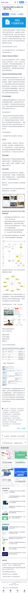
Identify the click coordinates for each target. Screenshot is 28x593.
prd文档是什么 (6, 410)
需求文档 (5, 420)
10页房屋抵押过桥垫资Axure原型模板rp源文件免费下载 (17, 496)
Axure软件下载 (24, 479)
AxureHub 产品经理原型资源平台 (15, 582)
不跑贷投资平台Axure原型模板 (9, 574)
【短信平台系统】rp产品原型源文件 (11, 576)
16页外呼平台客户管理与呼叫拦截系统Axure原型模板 (17, 548)
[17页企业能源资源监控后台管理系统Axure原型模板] (5, 503)
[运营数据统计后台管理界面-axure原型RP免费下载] (5, 508)
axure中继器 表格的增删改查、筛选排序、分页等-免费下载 (17, 517)
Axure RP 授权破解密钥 (18, 479)
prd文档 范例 (13, 408)
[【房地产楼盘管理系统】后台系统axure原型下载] (5, 528)
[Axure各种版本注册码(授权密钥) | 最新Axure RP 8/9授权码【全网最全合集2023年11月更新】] (20, 472)
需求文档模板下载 (17, 424)
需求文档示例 (6, 425)
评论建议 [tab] (21, 14)
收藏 (24, 428)
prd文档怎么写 (20, 408)
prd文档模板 (5, 412)
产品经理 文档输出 (16, 414)
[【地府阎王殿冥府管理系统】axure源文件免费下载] (5, 513)
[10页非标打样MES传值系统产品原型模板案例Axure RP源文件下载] (5, 539)
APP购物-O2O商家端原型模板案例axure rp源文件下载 (17, 543)
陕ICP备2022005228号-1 (14, 584)
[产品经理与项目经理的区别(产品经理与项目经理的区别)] (5, 554)
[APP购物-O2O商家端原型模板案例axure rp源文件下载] (5, 544)
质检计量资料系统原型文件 (9, 571)
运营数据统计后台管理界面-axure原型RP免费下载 (17, 507)
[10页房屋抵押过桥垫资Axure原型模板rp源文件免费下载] (5, 497)
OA (12, 11)
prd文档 (6, 408)
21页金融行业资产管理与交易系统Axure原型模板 (17, 491)
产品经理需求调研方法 (20, 462)
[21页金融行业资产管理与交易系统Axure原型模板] (5, 492)
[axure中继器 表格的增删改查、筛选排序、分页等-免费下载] (5, 518)
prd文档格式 (13, 410)
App (11, 11)
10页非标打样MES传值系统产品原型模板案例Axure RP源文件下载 (17, 537)
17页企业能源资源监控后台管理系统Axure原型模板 (17, 502)
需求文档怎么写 (19, 420)
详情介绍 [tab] (6, 14)
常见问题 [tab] (13, 14)
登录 (22, 2)
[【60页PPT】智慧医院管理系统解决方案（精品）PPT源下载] (7, 472)
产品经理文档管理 (16, 418)
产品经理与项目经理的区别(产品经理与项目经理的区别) (17, 553)
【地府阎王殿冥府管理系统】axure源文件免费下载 (17, 512)
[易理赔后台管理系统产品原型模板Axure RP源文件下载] (5, 533)
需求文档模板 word (7, 424)
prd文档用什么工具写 (14, 412)
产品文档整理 (21, 461)
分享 (19, 428)
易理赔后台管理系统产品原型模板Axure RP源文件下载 (17, 532)
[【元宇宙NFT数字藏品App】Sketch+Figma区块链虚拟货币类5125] (7, 455)
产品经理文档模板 (6, 418)
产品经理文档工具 (14, 416)
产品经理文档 (6, 416)
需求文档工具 (11, 420)
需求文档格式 (6, 422)
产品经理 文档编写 (7, 414)
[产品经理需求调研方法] (20, 455)
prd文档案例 (20, 410)
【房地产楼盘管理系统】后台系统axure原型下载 (17, 527)
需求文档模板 (13, 422)
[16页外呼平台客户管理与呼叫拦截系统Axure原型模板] (5, 549)
